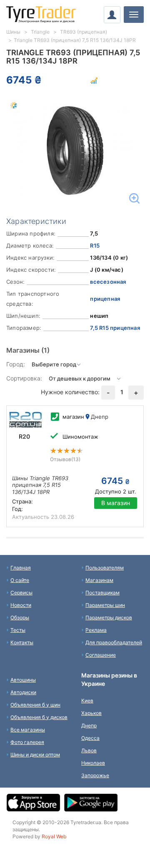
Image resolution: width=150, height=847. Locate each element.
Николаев (93, 763)
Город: (15, 364)
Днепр (89, 725)
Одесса (90, 738)
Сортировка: (24, 378)
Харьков (91, 713)
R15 (95, 245)
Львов (89, 750)
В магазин (115, 502)
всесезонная (108, 281)
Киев (87, 700)
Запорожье (95, 775)
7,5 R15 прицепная (115, 327)
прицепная (105, 298)
